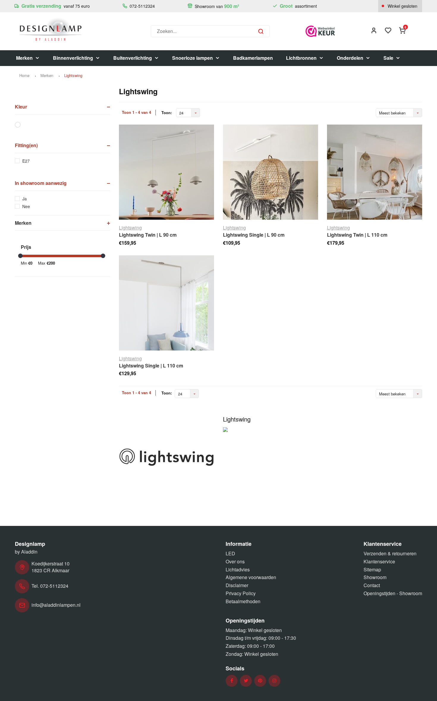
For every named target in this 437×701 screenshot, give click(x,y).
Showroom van (216, 6)
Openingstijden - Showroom (393, 593)
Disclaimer (237, 585)
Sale (388, 57)
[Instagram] (274, 680)
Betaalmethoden (243, 601)
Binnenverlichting (73, 57)
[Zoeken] (261, 31)
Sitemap (372, 569)
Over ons (235, 561)
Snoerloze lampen (192, 57)
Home (24, 75)
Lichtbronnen (301, 57)
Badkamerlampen (253, 57)
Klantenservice (379, 561)
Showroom (375, 577)
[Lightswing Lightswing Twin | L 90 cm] (166, 172)
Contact (372, 585)
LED (230, 553)
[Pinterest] (260, 680)
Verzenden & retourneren (390, 553)
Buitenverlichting (132, 57)
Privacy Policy (241, 593)
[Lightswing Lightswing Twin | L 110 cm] (374, 172)
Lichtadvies (238, 569)
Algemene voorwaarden (251, 577)
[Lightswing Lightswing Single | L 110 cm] (166, 302)
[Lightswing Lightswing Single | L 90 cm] (270, 172)
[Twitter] (246, 680)
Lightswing (73, 75)
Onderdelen (350, 57)
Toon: (166, 112)
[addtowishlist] (388, 31)
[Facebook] (231, 680)
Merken (24, 57)
